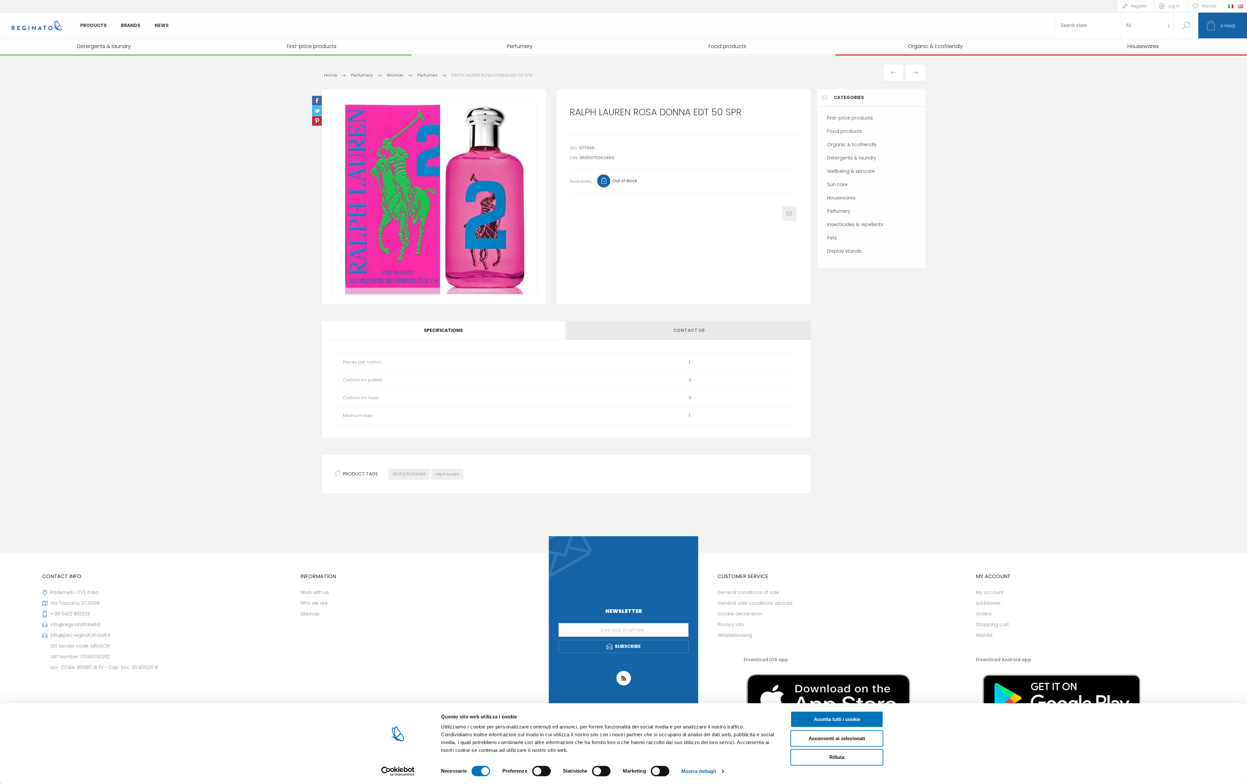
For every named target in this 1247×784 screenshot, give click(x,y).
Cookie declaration (740, 614)
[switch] (541, 771)
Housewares (841, 198)
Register (1139, 6)
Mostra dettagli (698, 771)
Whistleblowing (735, 635)
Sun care (837, 184)
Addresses (988, 603)
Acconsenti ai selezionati (837, 738)
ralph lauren (447, 474)
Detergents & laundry (851, 158)
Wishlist (984, 635)
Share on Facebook (317, 101)
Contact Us (689, 330)
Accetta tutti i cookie (837, 719)
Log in (1174, 6)
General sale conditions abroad (755, 603)
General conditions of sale (748, 592)
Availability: (581, 181)
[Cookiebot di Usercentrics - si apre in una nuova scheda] (398, 771)
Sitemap (310, 614)
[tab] (443, 330)
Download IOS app (766, 659)
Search (1186, 25)
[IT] (1231, 6)
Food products (844, 131)
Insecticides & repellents (855, 224)
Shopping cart (992, 624)
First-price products (850, 118)
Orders (984, 614)
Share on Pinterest (317, 121)
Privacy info (731, 624)
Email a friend (789, 213)
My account (989, 592)
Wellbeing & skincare (851, 171)
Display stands (844, 251)
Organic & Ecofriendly (852, 144)
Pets (832, 237)
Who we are (314, 603)
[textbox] (1088, 25)
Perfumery (838, 211)
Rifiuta (836, 757)
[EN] (1240, 6)
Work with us (314, 592)
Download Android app (1003, 659)
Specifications (443, 330)
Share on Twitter (317, 111)
